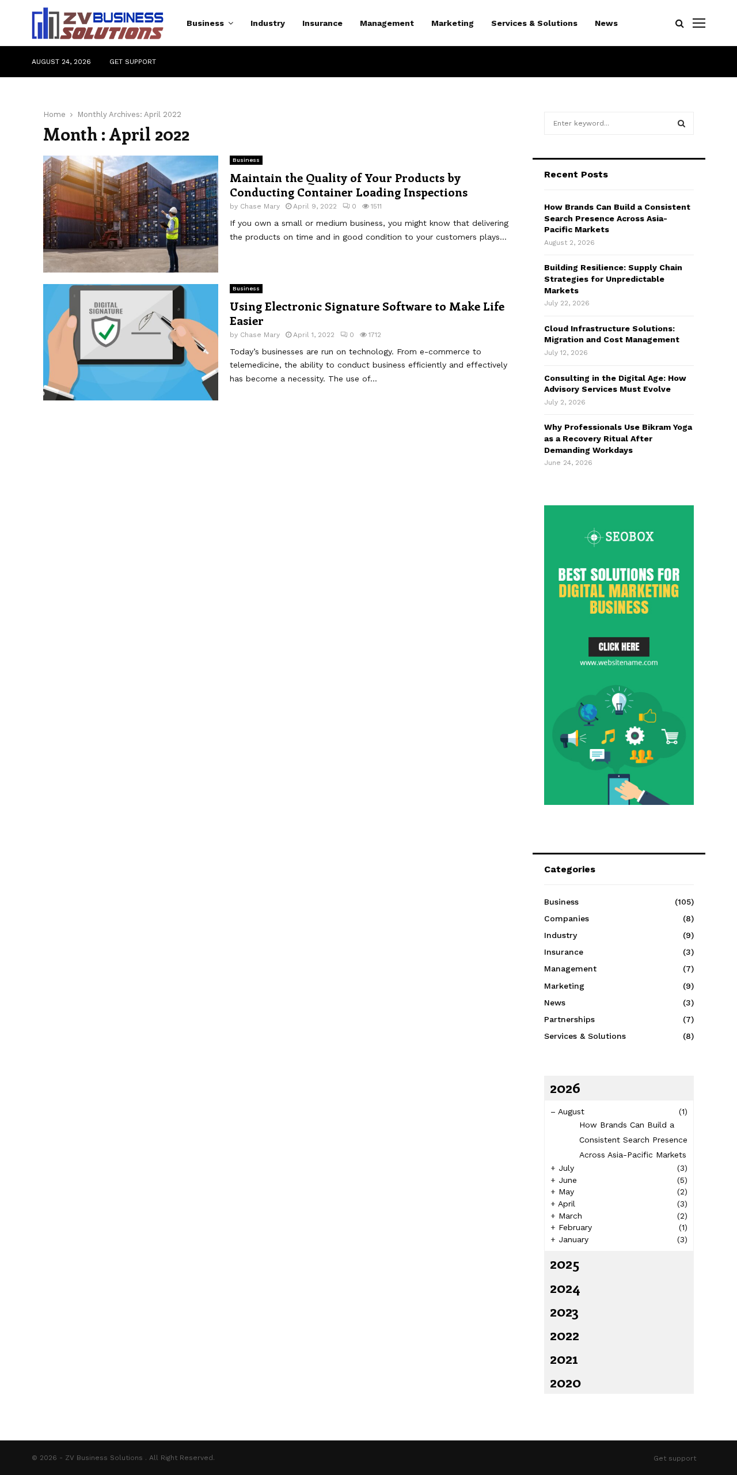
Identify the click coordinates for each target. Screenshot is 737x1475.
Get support (132, 62)
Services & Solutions (534, 23)
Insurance (322, 23)
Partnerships (569, 1019)
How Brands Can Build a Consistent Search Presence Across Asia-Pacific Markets (617, 218)
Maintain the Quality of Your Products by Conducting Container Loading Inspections (349, 184)
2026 (565, 1087)
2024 (565, 1287)
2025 (564, 1263)
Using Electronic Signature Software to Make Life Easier (367, 313)
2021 (564, 1358)
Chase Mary (260, 206)
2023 (564, 1311)
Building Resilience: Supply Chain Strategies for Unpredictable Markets (613, 278)
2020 (565, 1381)
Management (387, 23)
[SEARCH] (681, 123)
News (606, 23)
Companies (566, 918)
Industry (267, 23)
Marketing (452, 23)
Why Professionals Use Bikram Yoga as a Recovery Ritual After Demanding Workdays (618, 438)
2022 (564, 1334)
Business (205, 23)
